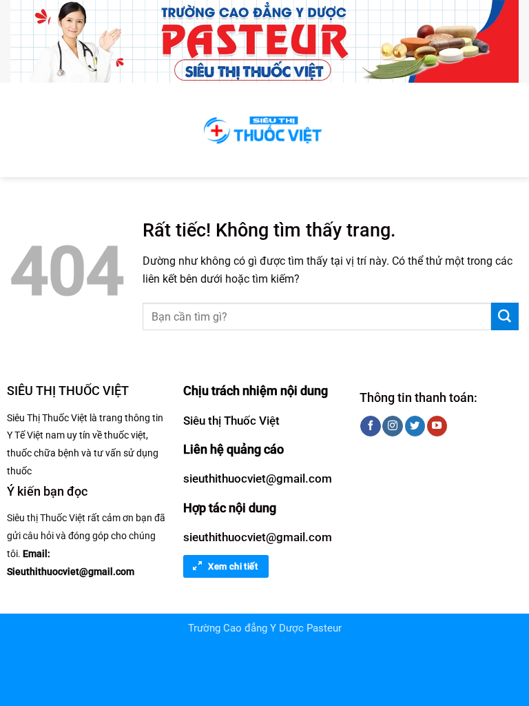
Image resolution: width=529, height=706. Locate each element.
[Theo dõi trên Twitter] (415, 426)
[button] (19, 130)
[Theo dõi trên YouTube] (437, 426)
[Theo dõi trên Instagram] (392, 426)
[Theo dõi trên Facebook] (370, 426)
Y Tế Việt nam (36, 435)
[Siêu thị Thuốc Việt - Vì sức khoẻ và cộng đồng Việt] (264, 130)
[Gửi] (505, 316)
